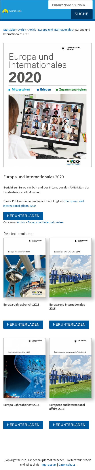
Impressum (49, 464)
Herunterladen (23, 216)
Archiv (22, 30)
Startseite (9, 30)
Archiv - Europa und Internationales (50, 30)
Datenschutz (67, 464)
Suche (82, 14)
